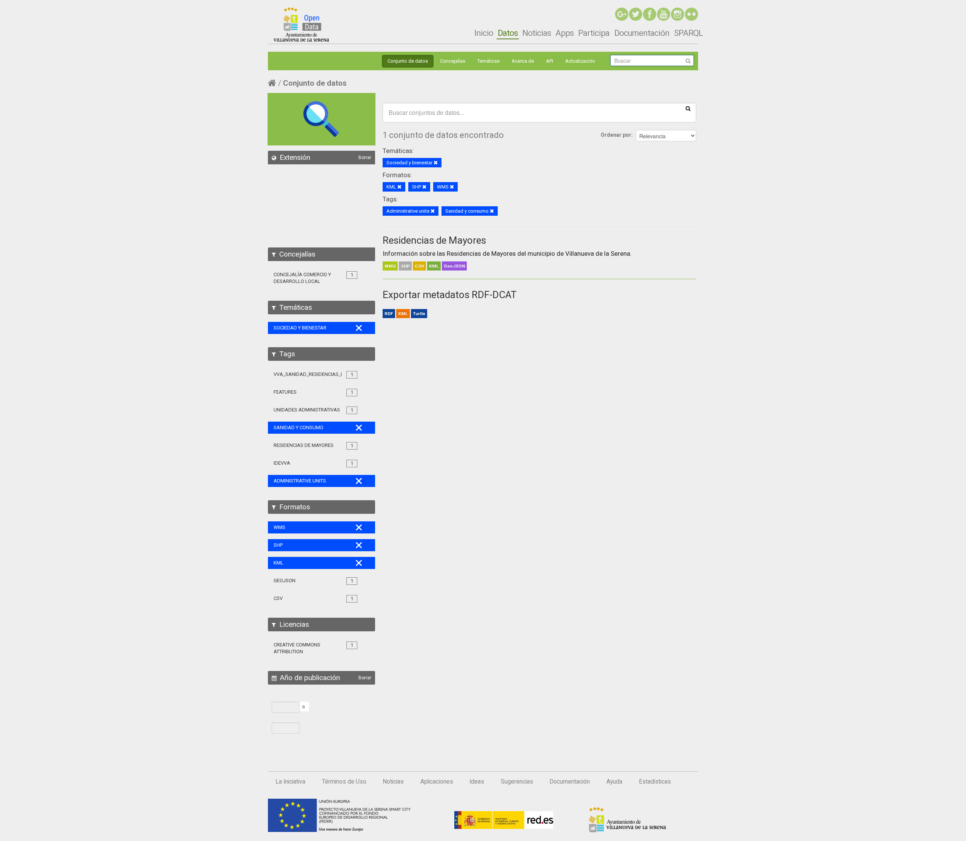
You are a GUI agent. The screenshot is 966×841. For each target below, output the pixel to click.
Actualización (580, 61)
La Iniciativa (290, 781)
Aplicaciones (436, 781)
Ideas (476, 781)
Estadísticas (655, 781)
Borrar (364, 157)
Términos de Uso (344, 781)
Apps (564, 33)
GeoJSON (454, 266)
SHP (405, 266)
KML (434, 266)
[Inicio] (301, 25)
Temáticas (488, 61)
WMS (390, 266)
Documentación (641, 33)
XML (403, 313)
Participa (593, 33)
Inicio (483, 33)
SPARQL (688, 33)
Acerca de (523, 61)
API (549, 61)
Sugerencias (517, 781)
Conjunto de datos (408, 61)
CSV (419, 266)
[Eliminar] (436, 163)
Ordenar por (616, 135)
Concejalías (452, 61)
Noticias (536, 33)
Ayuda (614, 781)
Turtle (419, 313)
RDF (389, 313)
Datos (508, 33)
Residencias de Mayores (434, 240)
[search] (688, 108)
